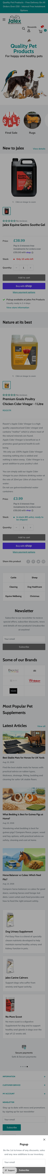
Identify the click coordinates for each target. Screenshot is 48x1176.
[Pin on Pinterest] (33, 561)
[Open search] (23, 28)
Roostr (7, 410)
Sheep (34, 577)
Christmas (34, 596)
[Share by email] (43, 561)
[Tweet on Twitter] (38, 561)
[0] (42, 31)
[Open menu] (4, 19)
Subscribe (24, 1170)
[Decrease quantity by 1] (16, 268)
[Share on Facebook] (28, 561)
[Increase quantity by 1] (30, 268)
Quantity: (7, 267)
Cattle (13, 577)
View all (41, 726)
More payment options (24, 292)
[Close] (44, 1139)
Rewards (32, 27)
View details (39, 148)
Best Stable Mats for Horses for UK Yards (24, 757)
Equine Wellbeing (13, 596)
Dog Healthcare (34, 587)
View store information (17, 307)
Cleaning (13, 587)
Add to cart (24, 277)
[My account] (32, 30)
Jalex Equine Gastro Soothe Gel (24, 225)
